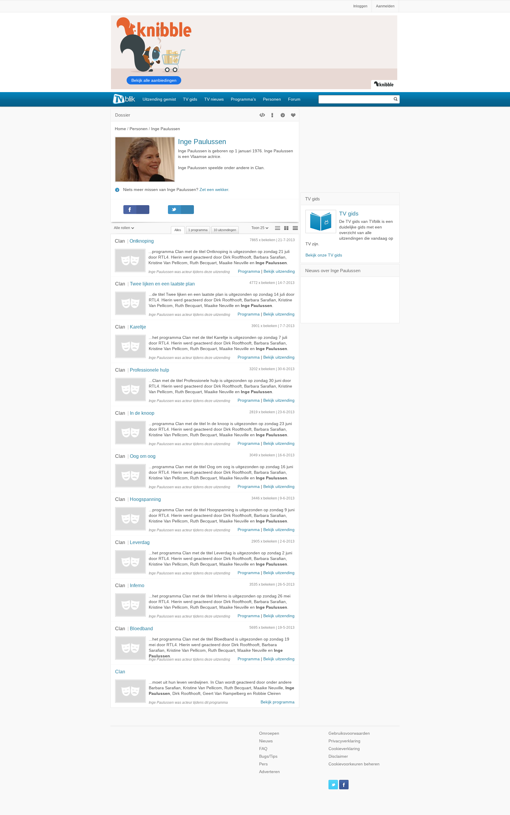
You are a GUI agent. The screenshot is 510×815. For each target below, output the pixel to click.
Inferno (137, 585)
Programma (249, 271)
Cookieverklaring (344, 749)
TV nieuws (214, 99)
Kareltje (138, 326)
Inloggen (360, 6)
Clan (120, 241)
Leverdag (140, 542)
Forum (294, 99)
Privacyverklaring (344, 741)
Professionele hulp (149, 370)
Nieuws (266, 741)
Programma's (243, 99)
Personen (272, 99)
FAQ (263, 749)
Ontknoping (142, 241)
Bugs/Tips (268, 756)
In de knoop (142, 413)
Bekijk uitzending (279, 271)
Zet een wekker (214, 189)
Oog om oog (143, 456)
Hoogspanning (145, 499)
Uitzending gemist (159, 99)
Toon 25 (257, 228)
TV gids (190, 99)
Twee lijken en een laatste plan (162, 283)
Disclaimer (338, 756)
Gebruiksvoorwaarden (349, 733)
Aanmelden (385, 6)
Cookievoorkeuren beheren (354, 764)
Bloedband (141, 628)
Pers (263, 764)
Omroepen (269, 733)
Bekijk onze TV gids (323, 255)
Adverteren (269, 772)
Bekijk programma (278, 702)
